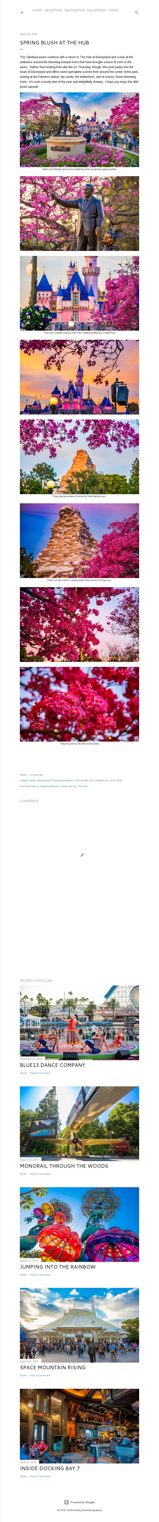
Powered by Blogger (83, 1502)
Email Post (36, 774)
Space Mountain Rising (53, 1367)
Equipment (96, 10)
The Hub (82, 786)
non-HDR (116, 780)
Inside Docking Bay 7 (50, 1468)
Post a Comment (40, 1073)
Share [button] (23, 774)
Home (37, 10)
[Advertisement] (79, 939)
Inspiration (74, 10)
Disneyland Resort (62, 780)
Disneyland (43, 780)
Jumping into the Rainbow (57, 1266)
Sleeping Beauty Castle (53, 786)
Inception (53, 10)
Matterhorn (102, 780)
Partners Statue (29, 786)
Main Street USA (84, 780)
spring (72, 786)
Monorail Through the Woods (64, 1165)
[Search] (136, 11)
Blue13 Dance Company (52, 1064)
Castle (32, 780)
